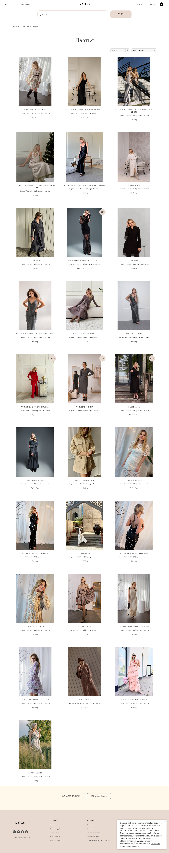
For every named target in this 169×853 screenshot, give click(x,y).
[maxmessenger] (26, 831)
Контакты (151, 4)
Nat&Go (16, 26)
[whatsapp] (22, 831)
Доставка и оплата (24, 4)
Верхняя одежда (55, 840)
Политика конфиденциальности (98, 840)
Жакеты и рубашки (56, 829)
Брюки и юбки (55, 833)
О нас (140, 4)
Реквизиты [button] (90, 829)
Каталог (8, 4)
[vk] (14, 831)
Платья (52, 825)
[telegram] (161, 4)
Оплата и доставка (93, 833)
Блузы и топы (55, 836)
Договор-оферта (93, 836)
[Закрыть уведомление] (164, 822)
